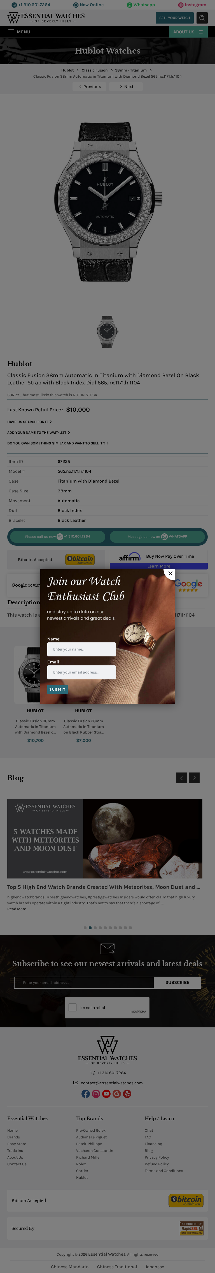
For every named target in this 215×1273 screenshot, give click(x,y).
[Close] (169, 574)
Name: (53, 639)
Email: (53, 662)
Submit (57, 689)
